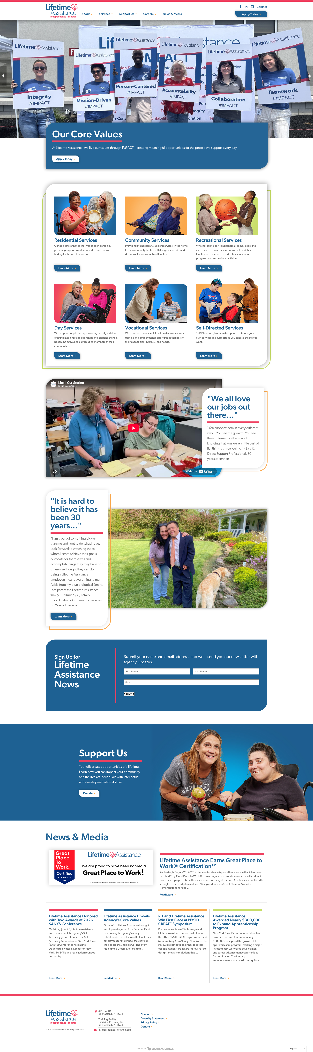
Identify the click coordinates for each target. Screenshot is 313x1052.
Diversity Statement (153, 1018)
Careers (148, 14)
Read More (166, 894)
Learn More (65, 268)
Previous (3, 76)
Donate (145, 1026)
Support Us (126, 14)
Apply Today (250, 14)
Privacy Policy (149, 1022)
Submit (129, 694)
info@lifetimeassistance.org (114, 1029)
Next (309, 76)
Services (104, 14)
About (86, 14)
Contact (262, 6)
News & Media (172, 14)
